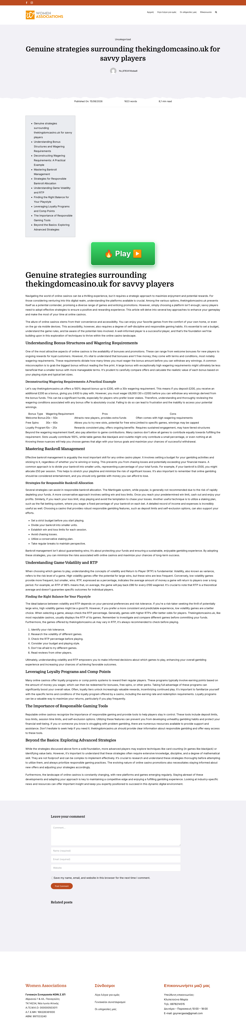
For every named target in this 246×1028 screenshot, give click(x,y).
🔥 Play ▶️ (123, 253)
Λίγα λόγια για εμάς (107, 994)
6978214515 (177, 1004)
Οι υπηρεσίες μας (105, 1009)
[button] (216, 12)
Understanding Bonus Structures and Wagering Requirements (49, 146)
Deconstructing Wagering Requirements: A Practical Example (49, 160)
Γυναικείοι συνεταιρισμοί (110, 1002)
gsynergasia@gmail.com (188, 1013)
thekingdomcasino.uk (193, 300)
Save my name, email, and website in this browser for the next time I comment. (102, 877)
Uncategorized (123, 39)
